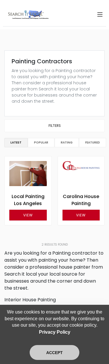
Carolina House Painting (81, 200)
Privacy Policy (54, 332)
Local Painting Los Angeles (28, 200)
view (28, 215)
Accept (54, 352)
